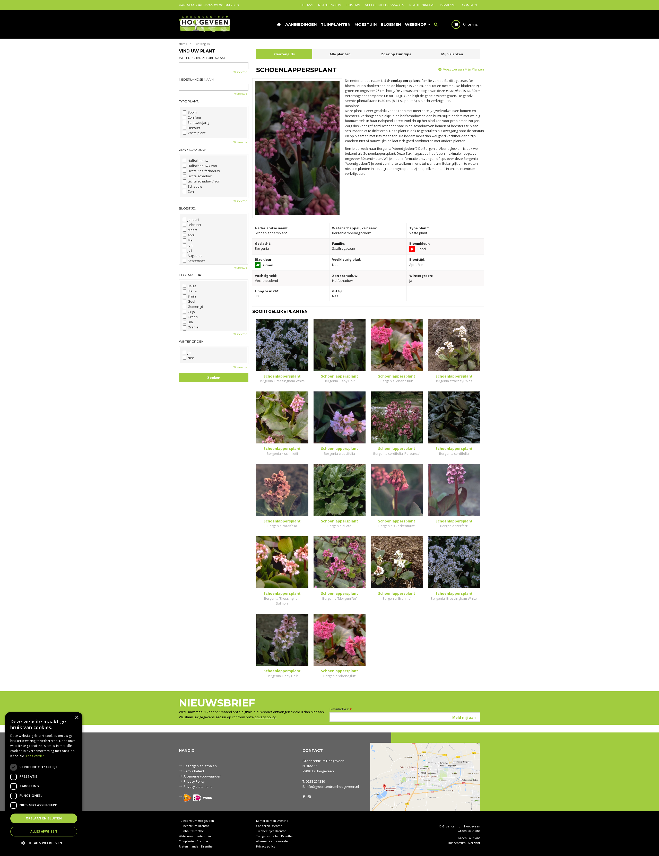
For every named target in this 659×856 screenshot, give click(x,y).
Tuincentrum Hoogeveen (196, 821)
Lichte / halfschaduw (204, 171)
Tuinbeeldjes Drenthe (271, 831)
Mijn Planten (452, 54)
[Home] (278, 24)
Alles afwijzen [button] (43, 831)
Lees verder (35, 756)
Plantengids (284, 54)
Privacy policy (265, 846)
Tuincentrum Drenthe (194, 826)
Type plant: (189, 101)
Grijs (191, 311)
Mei (190, 240)
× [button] (77, 718)
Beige (192, 286)
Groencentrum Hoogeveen (323, 760)
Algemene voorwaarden (202, 776)
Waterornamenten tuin (195, 836)
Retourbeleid (194, 771)
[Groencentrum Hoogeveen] (205, 24)
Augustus (195, 255)
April (191, 235)
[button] (43, 843)
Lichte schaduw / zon (204, 181)
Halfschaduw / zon (202, 166)
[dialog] (43, 781)
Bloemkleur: (190, 275)
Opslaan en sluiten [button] (44, 818)
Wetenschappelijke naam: (202, 58)
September (196, 261)
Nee (191, 358)
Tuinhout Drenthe (191, 831)
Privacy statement (198, 786)
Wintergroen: (191, 341)
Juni (190, 245)
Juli (190, 250)
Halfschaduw (198, 160)
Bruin (192, 296)
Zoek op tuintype (396, 54)
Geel (191, 301)
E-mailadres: (341, 709)
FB (303, 796)
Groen (193, 317)
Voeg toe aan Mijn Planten (463, 69)
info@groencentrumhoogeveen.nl (332, 786)
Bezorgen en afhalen (200, 766)
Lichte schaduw (200, 176)
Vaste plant (196, 133)
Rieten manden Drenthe (196, 846)
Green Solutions (469, 831)
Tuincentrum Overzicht (463, 843)
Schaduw (195, 186)
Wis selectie (240, 72)
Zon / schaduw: (192, 150)
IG (309, 796)
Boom (192, 112)
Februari (194, 224)
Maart (192, 230)
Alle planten (340, 54)
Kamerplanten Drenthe (272, 821)
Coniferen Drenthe (269, 826)
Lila (190, 322)
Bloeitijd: (187, 208)
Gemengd (195, 306)
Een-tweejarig (198, 122)
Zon (191, 191)
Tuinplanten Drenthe (193, 841)
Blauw (192, 291)
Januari (193, 219)
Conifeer (194, 117)
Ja (189, 352)
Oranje (193, 327)
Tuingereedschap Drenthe (274, 836)
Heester (194, 127)
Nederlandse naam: (196, 79)
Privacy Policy (194, 781)
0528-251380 (315, 781)
